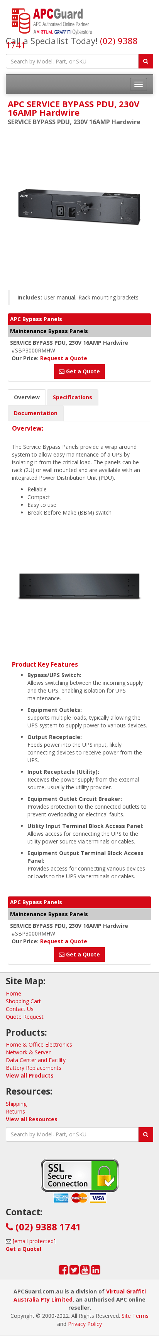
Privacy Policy (85, 1323)
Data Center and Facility (36, 1060)
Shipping (16, 1103)
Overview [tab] (27, 397)
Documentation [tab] (36, 413)
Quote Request (25, 1016)
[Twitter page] (74, 1271)
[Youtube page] (85, 1271)
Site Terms (135, 1315)
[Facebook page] (63, 1271)
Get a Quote (82, 371)
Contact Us (20, 1009)
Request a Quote (63, 358)
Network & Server (28, 1052)
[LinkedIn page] (95, 1271)
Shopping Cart (23, 1001)
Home (13, 993)
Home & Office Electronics (39, 1044)
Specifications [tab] (72, 397)
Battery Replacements (33, 1067)
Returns (15, 1111)
